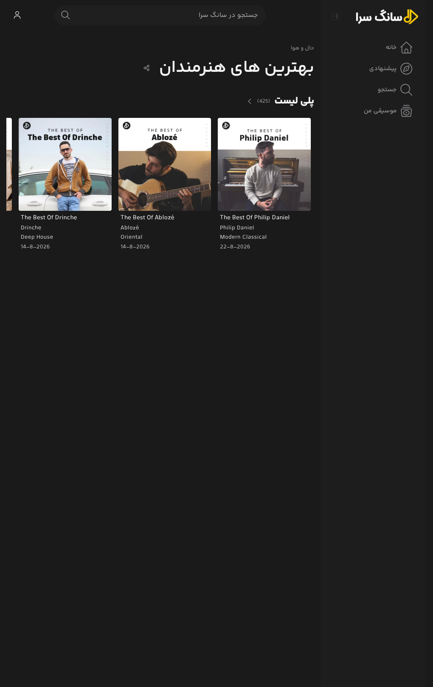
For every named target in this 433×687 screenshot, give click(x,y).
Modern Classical (243, 237)
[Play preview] (232, 199)
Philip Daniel (237, 228)
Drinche (31, 228)
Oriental (132, 237)
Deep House (37, 237)
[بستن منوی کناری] (335, 16)
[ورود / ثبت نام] (17, 15)
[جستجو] (65, 15)
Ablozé (130, 228)
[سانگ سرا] (387, 16)
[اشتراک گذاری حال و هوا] (147, 68)
